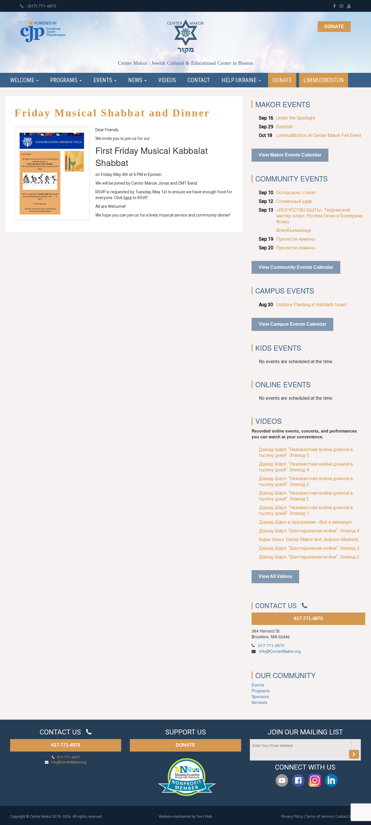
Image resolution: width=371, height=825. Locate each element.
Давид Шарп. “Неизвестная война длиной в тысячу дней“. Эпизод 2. (306, 496)
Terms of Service (319, 817)
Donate (334, 26)
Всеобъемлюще (293, 230)
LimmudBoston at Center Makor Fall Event (318, 135)
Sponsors (260, 696)
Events (103, 80)
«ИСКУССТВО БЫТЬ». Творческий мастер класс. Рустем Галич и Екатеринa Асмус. (319, 215)
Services (259, 702)
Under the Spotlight (295, 118)
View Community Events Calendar (296, 267)
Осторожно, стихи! (296, 192)
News (136, 80)
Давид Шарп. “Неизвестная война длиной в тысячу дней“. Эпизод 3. (306, 481)
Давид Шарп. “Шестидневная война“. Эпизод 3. (309, 548)
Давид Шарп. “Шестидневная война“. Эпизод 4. (309, 531)
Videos (167, 80)
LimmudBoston (323, 80)
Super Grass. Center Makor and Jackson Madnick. (309, 539)
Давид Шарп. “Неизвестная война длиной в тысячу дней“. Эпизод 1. (306, 510)
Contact (199, 80)
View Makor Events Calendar (290, 154)
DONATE (185, 745)
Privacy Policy (292, 817)
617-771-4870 (308, 618)
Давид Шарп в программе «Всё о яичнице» (305, 522)
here (127, 197)
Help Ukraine (239, 80)
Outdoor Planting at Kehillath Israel (311, 304)
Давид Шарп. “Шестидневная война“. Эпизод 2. (309, 557)
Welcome (23, 80)
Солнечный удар (294, 201)
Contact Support (348, 817)
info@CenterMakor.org (280, 651)
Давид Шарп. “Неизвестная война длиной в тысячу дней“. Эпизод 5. (306, 452)
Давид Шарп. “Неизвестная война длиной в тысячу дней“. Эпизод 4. (306, 467)
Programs (64, 80)
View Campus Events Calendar (292, 324)
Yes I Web (204, 817)
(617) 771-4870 (41, 6)
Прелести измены (296, 239)
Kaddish (284, 126)
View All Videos (275, 576)
